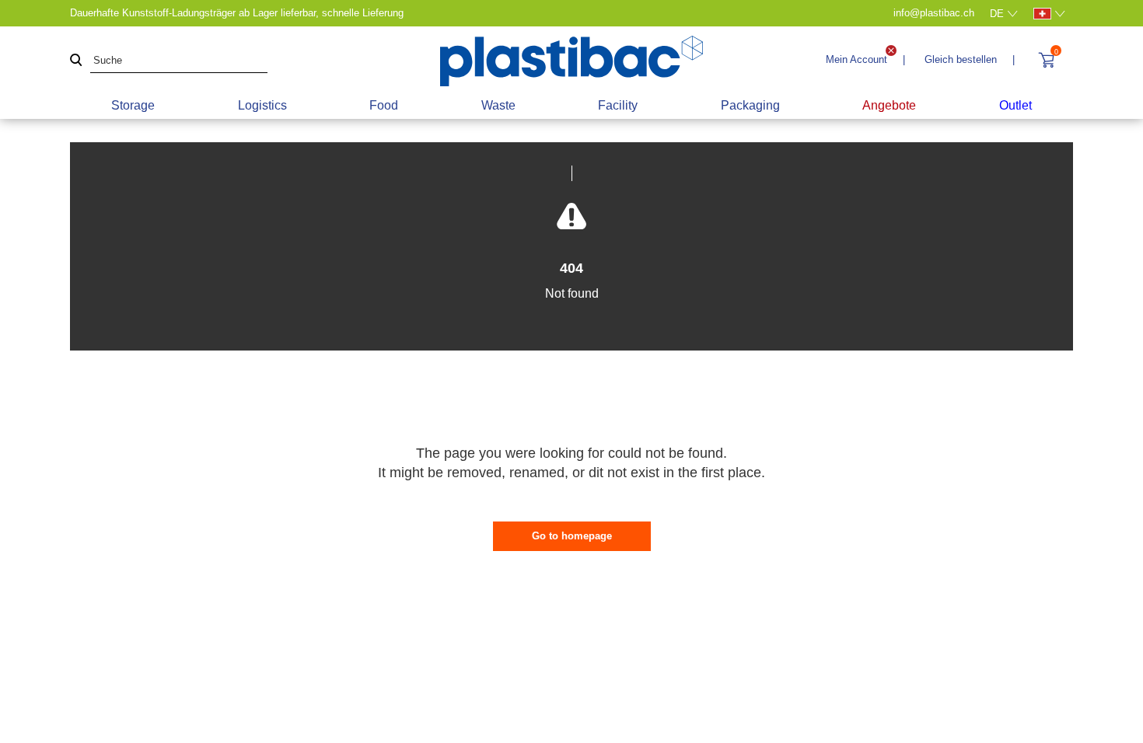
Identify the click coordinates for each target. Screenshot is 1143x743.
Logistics (262, 105)
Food (383, 105)
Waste (498, 105)
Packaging (750, 105)
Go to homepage (572, 536)
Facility (618, 105)
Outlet (1015, 105)
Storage (133, 105)
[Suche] (76, 61)
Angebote (889, 105)
